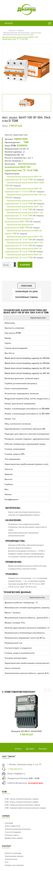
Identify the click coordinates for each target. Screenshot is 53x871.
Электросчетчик (11, 859)
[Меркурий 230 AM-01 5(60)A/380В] (26, 711)
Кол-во (6, 265)
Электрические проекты (14, 856)
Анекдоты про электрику (14, 865)
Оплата (18, 748)
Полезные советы (12, 835)
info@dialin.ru (19, 773)
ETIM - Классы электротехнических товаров (21, 802)
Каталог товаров (16, 30)
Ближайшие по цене (26, 291)
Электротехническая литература (17, 829)
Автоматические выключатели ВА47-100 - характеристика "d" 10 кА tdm (20, 38)
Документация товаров (14, 838)
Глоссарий (9, 823)
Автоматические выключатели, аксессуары (22, 32)
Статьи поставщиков (13, 832)
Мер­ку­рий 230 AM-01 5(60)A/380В (26, 731)
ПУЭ (6, 862)
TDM (25, 142)
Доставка (30, 748)
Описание (26, 285)
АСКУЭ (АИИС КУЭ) (12, 826)
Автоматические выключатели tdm (18, 34)
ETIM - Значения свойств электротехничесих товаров (25, 808)
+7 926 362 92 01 (15, 769)
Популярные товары (26, 297)
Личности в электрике (13, 853)
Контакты (43, 748)
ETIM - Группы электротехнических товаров (21, 799)
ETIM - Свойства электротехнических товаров (22, 805)
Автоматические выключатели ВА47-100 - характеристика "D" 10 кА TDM (21, 167)
